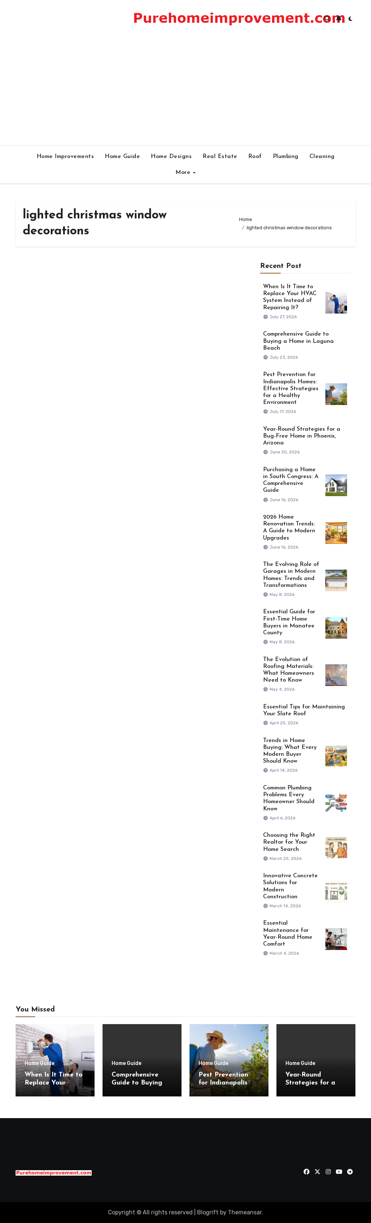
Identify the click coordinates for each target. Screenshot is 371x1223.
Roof (255, 156)
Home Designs (171, 156)
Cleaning (322, 156)
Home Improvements (65, 156)
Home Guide (122, 156)
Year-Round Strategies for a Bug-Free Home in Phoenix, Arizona (301, 436)
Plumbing (286, 156)
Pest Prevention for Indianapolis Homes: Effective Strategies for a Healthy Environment (290, 388)
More (183, 172)
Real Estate (220, 156)
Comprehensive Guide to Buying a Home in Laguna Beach (298, 341)
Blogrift (207, 1212)
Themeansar (245, 1212)
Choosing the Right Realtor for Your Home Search (289, 842)
